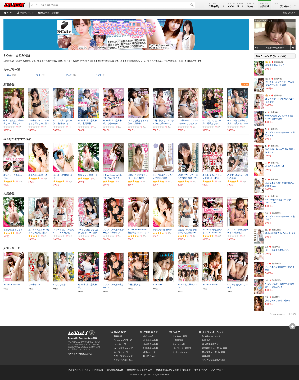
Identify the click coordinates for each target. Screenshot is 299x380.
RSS (246, 84)
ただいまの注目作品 (123, 360)
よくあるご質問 (180, 336)
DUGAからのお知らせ (212, 336)
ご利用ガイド (150, 332)
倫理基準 (206, 356)
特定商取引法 (214, 348)
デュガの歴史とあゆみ (81, 353)
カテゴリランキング (123, 348)
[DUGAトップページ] (14, 5)
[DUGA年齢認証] (78, 333)
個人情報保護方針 (210, 344)
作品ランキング (27, 12)
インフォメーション (213, 332)
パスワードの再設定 (182, 348)
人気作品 (9, 193)
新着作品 (9, 84)
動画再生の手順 (150, 348)
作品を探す (120, 332)
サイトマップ (200, 370)
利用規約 (206, 340)
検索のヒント (149, 352)
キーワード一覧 (121, 352)
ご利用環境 (178, 340)
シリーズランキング (123, 356)
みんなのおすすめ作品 (17, 139)
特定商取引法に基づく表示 (139, 370)
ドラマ (98, 75)
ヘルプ (176, 332)
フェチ (69, 75)
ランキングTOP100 (123, 340)
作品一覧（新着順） (50, 12)
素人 (9, 75)
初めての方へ (289, 12)
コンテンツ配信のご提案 (213, 360)
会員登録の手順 (150, 340)
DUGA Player (149, 356)
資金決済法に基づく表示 (167, 370)
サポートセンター (181, 352)
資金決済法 (213, 352)
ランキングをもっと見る (281, 314)
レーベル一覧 (120, 344)
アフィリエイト (218, 370)
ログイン (251, 6)
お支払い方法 (179, 344)
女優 (38, 75)
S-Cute (10, 12)
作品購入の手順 (150, 344)
